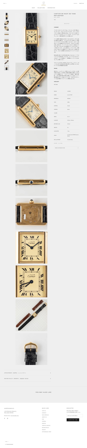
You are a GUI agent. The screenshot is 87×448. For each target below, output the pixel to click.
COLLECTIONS (41, 7)
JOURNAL (44, 421)
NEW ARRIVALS (45, 415)
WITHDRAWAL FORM (46, 431)
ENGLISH (44, 423)
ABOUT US (44, 417)
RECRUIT (44, 429)
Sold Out (66, 23)
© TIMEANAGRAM (9, 444)
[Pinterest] (61, 143)
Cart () (81, 3)
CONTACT (44, 412)
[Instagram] (7, 418)
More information (60, 147)
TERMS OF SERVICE (46, 425)
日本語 (4, 3)
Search (75, 3)
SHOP (33, 7)
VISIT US (44, 410)
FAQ (43, 419)
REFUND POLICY (45, 427)
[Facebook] (58, 143)
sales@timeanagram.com (9, 408)
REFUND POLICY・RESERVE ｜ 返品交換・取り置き (16, 378)
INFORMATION (51, 7)
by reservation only (15, 415)
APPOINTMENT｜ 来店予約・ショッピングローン (15, 372)
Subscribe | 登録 (72, 419)
